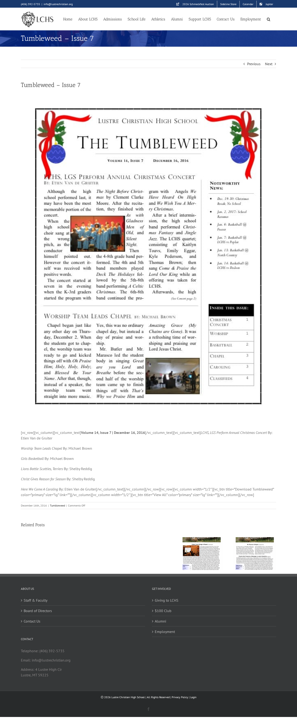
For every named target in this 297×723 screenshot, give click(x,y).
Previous (254, 63)
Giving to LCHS (166, 600)
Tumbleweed (57, 505)
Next (268, 63)
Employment (165, 631)
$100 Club (163, 610)
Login (193, 697)
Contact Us (32, 621)
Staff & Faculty (35, 600)
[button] (268, 19)
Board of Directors (38, 610)
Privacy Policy (180, 697)
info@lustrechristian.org (58, 4)
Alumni (160, 621)
